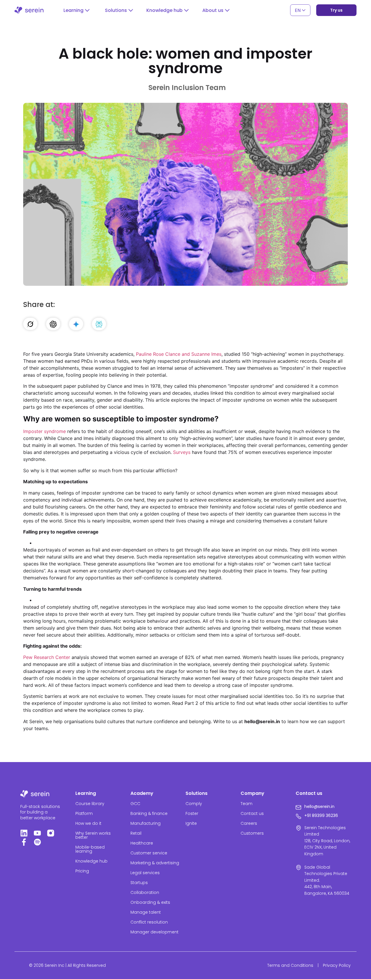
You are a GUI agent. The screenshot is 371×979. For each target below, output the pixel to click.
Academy (141, 793)
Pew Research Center (46, 657)
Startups (139, 882)
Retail (135, 833)
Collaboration (144, 892)
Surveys (181, 452)
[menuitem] (300, 10)
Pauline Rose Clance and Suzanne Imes (178, 354)
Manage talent (145, 912)
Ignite (191, 823)
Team (246, 803)
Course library (89, 803)
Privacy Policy (337, 965)
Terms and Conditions (290, 965)
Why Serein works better (93, 835)
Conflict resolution (149, 922)
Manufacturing (145, 823)
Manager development (154, 932)
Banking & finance (149, 813)
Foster (192, 813)
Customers (252, 833)
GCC (135, 803)
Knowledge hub (91, 861)
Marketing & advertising (154, 863)
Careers (249, 823)
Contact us (252, 813)
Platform (84, 813)
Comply (194, 803)
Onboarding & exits (150, 902)
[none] (300, 10)
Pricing (82, 871)
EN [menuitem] (298, 10)
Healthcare (141, 843)
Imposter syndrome (44, 431)
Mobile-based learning (90, 849)
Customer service (148, 853)
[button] (76, 10)
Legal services (145, 873)
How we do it (88, 823)
